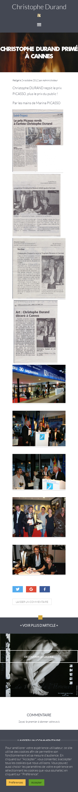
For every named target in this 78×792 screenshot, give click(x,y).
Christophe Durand (39, 7)
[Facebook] (45, 589)
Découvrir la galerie (39, 656)
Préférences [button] (16, 782)
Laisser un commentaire (32, 602)
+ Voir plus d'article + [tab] (39, 625)
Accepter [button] (36, 782)
